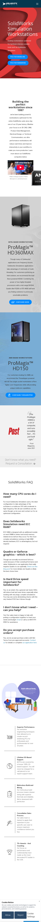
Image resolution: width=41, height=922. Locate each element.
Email (19, 620)
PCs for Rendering (18, 63)
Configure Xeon (22, 302)
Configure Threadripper (22, 395)
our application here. (29, 643)
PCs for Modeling (17, 57)
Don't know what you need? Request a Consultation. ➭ (20, 461)
